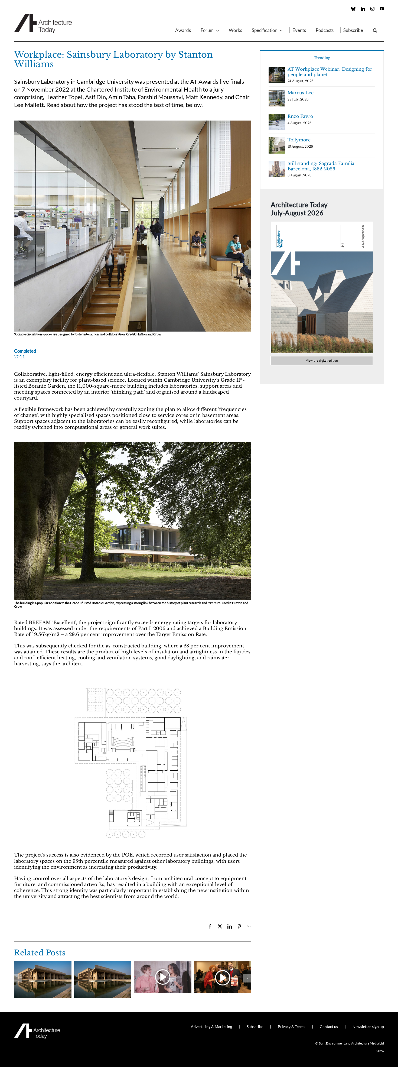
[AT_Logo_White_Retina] (37, 1026)
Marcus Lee (301, 92)
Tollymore (299, 139)
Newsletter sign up (368, 1026)
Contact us (329, 1026)
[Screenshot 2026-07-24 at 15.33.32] (322, 224)
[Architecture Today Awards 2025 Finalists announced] (103, 964)
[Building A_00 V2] (132, 680)
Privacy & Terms (291, 1026)
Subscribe (255, 1026)
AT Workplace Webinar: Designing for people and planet (330, 71)
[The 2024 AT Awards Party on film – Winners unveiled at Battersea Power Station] (162, 964)
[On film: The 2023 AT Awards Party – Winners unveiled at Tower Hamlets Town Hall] (223, 964)
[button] (375, 30)
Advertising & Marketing (211, 1026)
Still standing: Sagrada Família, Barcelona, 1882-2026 (321, 166)
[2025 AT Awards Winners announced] (42, 964)
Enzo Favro (300, 116)
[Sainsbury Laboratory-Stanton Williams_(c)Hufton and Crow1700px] (132, 123)
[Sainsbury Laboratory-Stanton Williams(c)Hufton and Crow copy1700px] (132, 444)
